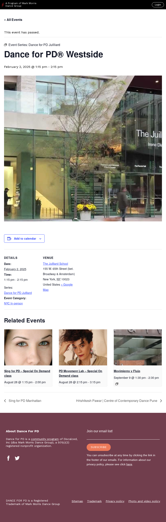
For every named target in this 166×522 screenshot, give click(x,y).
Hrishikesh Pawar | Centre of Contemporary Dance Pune (117, 400)
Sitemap (77, 501)
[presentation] (28, 347)
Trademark (94, 501)
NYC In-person (13, 303)
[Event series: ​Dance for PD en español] (116, 384)
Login (158, 4)
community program (45, 439)
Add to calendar (25, 238)
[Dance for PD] (20, 16)
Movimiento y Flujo (127, 371)
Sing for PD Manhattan (24, 400)
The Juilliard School (55, 264)
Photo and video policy (144, 501)
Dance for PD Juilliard (18, 293)
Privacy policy (115, 501)
